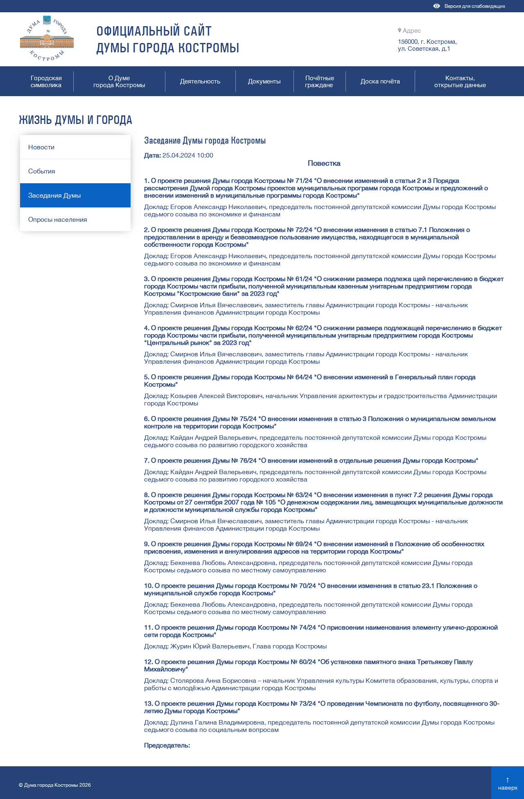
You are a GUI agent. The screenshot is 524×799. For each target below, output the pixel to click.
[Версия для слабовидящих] (437, 10)
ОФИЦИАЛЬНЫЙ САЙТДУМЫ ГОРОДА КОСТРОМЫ (167, 39)
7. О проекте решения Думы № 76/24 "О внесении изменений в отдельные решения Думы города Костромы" (311, 460)
